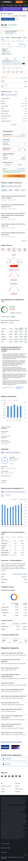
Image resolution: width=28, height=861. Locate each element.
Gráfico (8, 37)
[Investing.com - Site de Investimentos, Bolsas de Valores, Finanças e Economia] (8, 2)
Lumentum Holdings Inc (18, 638)
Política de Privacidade (5, 847)
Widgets (3, 791)
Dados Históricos (20, 41)
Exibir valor (23, 77)
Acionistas (13, 41)
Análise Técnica (6, 245)
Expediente (17, 791)
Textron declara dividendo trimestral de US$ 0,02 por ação (13, 233)
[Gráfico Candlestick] (2, 44)
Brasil (15, 5)
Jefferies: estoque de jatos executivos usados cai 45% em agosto (13, 197)
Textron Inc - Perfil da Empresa (11, 560)
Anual (2, 495)
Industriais (24, 576)
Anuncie (17, 786)
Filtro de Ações (9, 5)
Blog (2, 783)
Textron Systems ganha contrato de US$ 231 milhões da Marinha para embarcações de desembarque (13, 215)
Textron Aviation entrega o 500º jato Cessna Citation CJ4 (13, 225)
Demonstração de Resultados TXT (12, 488)
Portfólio (3, 788)
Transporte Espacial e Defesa (20, 574)
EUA (26, 582)
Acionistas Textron (7, 587)
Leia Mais (3, 570)
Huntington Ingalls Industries (8, 638)
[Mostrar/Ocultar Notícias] (9, 44)
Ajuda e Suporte (18, 788)
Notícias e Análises (16, 37)
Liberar (15, 554)
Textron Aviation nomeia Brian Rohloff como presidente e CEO (13, 205)
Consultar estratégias (9, 33)
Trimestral (7, 495)
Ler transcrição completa (19, 387)
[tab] (8, 250)
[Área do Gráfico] (4, 44)
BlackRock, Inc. (5, 626)
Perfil (8, 41)
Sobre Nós (17, 783)
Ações (2, 5)
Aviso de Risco (4, 852)
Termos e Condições (5, 843)
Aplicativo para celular (6, 786)
